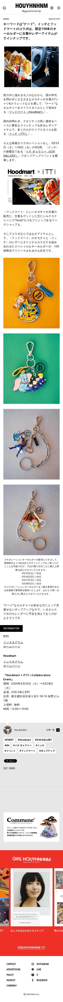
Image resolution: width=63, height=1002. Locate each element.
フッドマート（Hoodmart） (26, 112)
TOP (5, 768)
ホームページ (11, 646)
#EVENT (9, 739)
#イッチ (40, 745)
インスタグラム (13, 642)
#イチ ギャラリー (22, 745)
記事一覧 (51, 730)
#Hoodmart (24, 739)
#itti (7, 745)
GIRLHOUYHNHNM (31, 947)
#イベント (10, 750)
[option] (32, 900)
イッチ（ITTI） (18, 133)
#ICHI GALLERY (43, 739)
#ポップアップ (47, 750)
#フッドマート (27, 750)
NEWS (12, 768)
